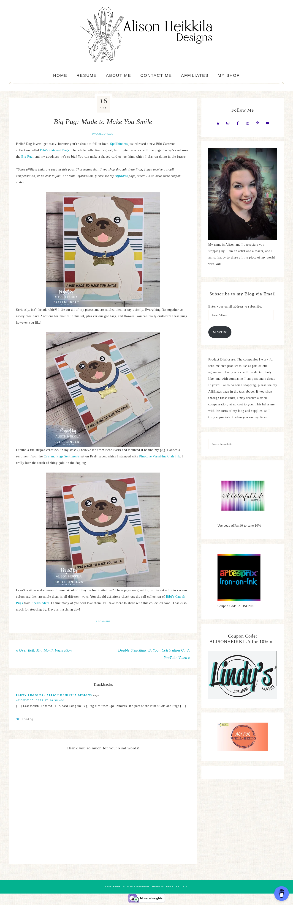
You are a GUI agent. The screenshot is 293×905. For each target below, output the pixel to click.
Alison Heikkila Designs (146, 34)
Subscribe (220, 332)
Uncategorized (102, 133)
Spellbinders (119, 144)
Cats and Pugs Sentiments (62, 456)
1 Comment (103, 621)
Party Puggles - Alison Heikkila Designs (54, 695)
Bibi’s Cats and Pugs (54, 150)
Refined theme (148, 887)
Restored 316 (177, 887)
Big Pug (27, 156)
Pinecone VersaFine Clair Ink (159, 456)
